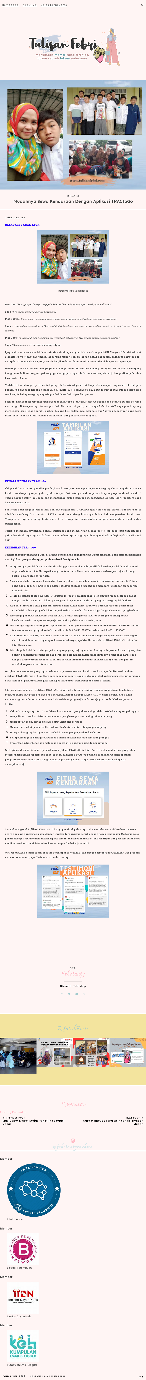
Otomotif (65, 986)
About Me (30, 5)
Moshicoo (60, 1376)
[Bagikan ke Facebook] (62, 994)
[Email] (76, 994)
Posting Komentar (13, 1112)
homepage (10, 5)
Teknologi (79, 986)
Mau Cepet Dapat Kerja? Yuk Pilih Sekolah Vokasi (33, 1122)
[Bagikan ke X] (69, 994)
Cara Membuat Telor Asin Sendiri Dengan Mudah (113, 1122)
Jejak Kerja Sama (54, 5)
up (140, 1377)
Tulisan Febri (9, 1376)
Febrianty (73, 974)
